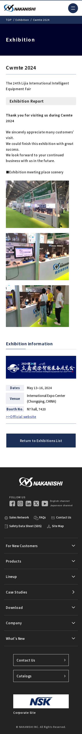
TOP (9, 20)
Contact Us (26, 660)
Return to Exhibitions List (41, 440)
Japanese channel (61, 505)
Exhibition (22, 20)
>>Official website (21, 416)
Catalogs (24, 676)
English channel (60, 501)
